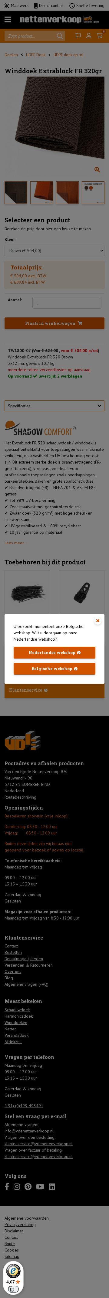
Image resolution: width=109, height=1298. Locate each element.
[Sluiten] (97, 621)
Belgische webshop (51, 668)
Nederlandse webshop (51, 652)
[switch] (13, 1289)
